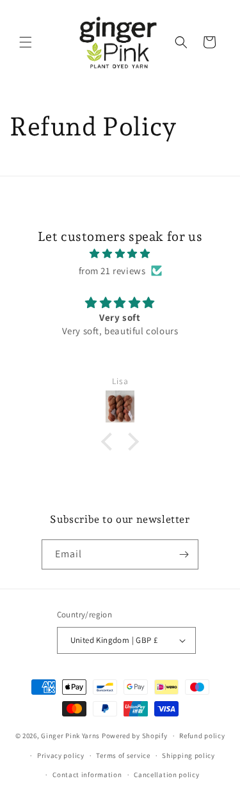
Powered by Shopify (135, 735)
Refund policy (202, 735)
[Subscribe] (184, 554)
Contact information (87, 774)
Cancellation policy (166, 774)
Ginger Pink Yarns (70, 735)
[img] (120, 253)
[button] (26, 42)
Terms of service (123, 755)
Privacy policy (60, 755)
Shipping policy (188, 755)
